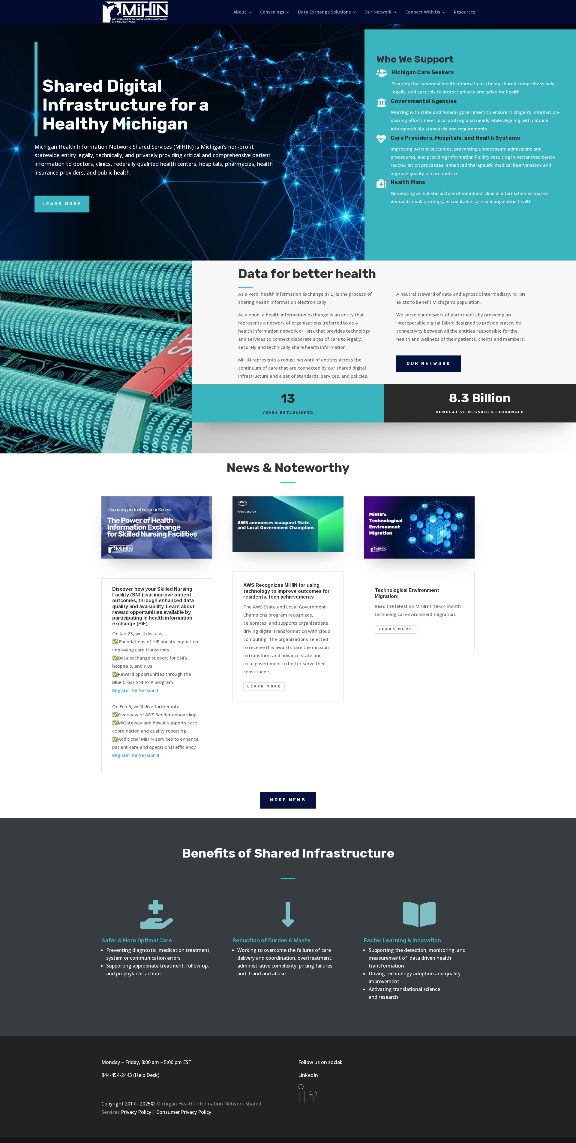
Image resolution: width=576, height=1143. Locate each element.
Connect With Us (422, 12)
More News (288, 800)
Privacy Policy (136, 1112)
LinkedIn (308, 1075)
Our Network (378, 12)
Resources (464, 12)
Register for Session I (135, 690)
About (239, 12)
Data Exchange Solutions (324, 12)
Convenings (272, 12)
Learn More (62, 203)
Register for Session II (135, 755)
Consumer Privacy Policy (183, 1112)
